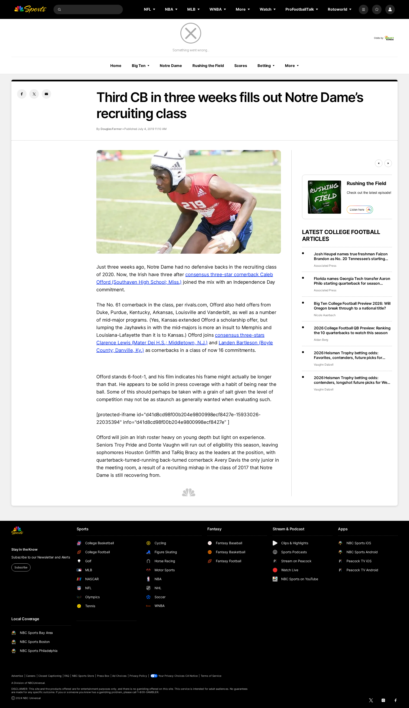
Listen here (357, 209)
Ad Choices (119, 675)
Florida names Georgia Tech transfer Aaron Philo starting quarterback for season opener (352, 281)
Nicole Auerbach (325, 315)
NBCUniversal (36, 683)
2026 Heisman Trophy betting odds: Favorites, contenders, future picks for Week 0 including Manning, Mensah (348, 355)
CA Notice (191, 675)
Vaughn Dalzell (323, 364)
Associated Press (325, 265)
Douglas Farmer (111, 129)
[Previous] (378, 163)
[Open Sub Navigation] (154, 9)
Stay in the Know (24, 549)
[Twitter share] (34, 94)
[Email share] (46, 94)
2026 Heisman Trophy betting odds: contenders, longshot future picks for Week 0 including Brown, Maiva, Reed (352, 380)
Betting (264, 65)
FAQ (66, 675)
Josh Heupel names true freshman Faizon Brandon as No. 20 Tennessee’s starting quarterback (351, 256)
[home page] (30, 9)
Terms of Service (211, 675)
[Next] (388, 163)
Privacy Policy (138, 675)
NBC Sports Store (83, 675)
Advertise (17, 675)
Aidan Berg (321, 339)
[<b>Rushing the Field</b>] (324, 197)
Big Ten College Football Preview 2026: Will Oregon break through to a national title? (352, 305)
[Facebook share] (22, 94)
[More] (363, 9)
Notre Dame (171, 65)
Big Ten (139, 65)
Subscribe (20, 567)
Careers (31, 675)
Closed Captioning (50, 675)
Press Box (103, 675)
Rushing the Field (208, 65)
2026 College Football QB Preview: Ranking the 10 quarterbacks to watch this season (352, 330)
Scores (240, 65)
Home (115, 65)
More (290, 65)
